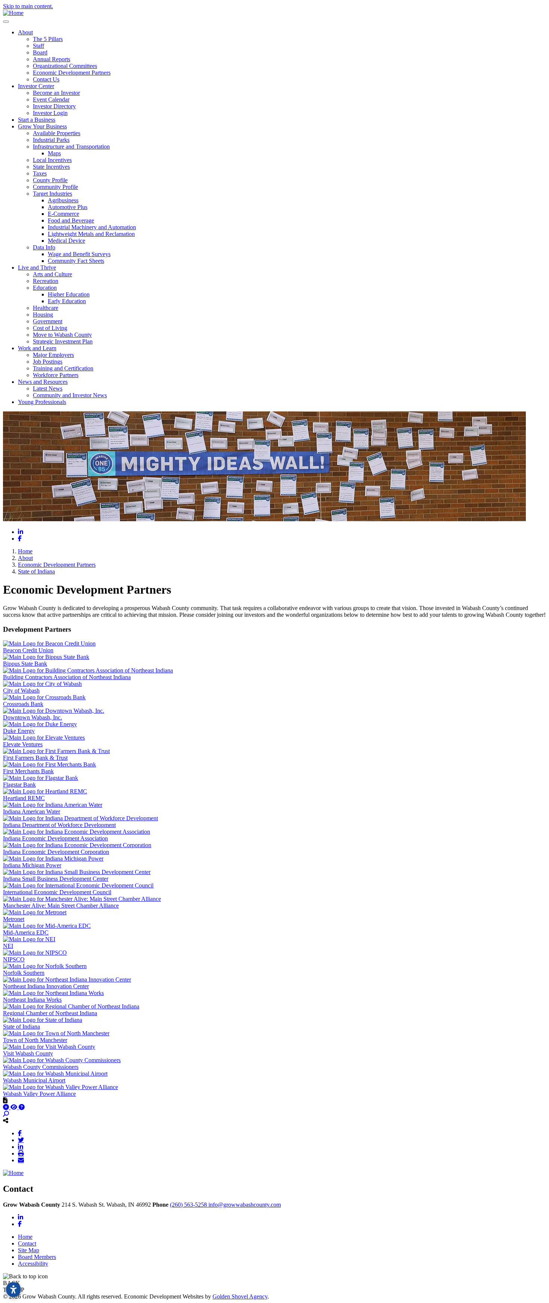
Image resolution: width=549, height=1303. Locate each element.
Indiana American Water (31, 811)
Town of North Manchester (35, 1040)
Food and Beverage (71, 220)
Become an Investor (56, 93)
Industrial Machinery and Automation (92, 227)
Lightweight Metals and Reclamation (91, 234)
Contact (27, 1243)
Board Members (37, 1257)
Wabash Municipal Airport (34, 1080)
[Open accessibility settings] (13, 1289)
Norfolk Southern (23, 973)
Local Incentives (52, 160)
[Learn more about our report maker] (22, 1107)
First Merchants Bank (28, 771)
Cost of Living (50, 328)
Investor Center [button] (36, 86)
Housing (43, 314)
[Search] (6, 1114)
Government (47, 321)
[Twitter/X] (21, 1140)
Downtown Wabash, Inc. (32, 717)
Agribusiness (63, 200)
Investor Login (50, 113)
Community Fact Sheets (76, 261)
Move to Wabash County (62, 335)
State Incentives (51, 167)
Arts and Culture (52, 274)
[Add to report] (6, 1107)
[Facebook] (20, 1133)
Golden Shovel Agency (240, 1296)
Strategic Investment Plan (63, 341)
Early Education (67, 301)
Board (40, 52)
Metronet (13, 919)
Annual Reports (51, 59)
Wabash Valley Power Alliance (39, 1094)
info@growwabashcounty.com (244, 1204)
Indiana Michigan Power (32, 865)
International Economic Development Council (57, 892)
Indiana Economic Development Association (55, 838)
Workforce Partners (55, 375)
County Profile (50, 180)
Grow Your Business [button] (42, 126)
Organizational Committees (65, 66)
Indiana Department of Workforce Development (59, 825)
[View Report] (14, 1107)
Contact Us (46, 79)
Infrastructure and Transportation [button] (71, 146)
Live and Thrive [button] (37, 267)
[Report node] (5, 1100)
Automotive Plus (67, 207)
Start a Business (36, 119)
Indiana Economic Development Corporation (56, 852)
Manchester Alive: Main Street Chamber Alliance (61, 905)
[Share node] (5, 1120)
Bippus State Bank (25, 663)
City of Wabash (21, 690)
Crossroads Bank (23, 704)
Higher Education (69, 294)
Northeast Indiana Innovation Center (46, 986)
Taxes (40, 173)
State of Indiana (21, 1026)
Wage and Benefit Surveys (79, 254)
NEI (8, 946)
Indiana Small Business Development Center (55, 879)
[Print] (21, 1153)
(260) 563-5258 (189, 1204)
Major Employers (53, 355)
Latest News (47, 388)
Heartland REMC (24, 798)
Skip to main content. (28, 6)
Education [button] (45, 287)
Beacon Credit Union (28, 650)
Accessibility (33, 1263)
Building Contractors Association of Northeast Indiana (67, 677)
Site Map (28, 1250)
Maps (54, 153)
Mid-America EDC (26, 932)
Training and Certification (63, 368)
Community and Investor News (70, 395)
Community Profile (55, 187)
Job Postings (47, 361)
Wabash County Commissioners (40, 1067)
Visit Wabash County (28, 1053)
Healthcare (45, 308)
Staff (38, 46)
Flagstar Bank (19, 784)
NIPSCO (14, 959)
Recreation (45, 281)
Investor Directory (54, 106)
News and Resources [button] (43, 382)
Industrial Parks (51, 140)
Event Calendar (51, 99)
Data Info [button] (44, 247)
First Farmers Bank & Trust (35, 758)
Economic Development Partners (72, 72)
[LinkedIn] (20, 1147)
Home (25, 1237)
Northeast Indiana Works (32, 999)
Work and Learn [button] (37, 348)
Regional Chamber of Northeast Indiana (50, 1013)
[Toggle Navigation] (6, 22)
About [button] (25, 32)
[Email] (21, 1160)
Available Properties (56, 133)
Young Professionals (42, 402)
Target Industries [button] (52, 193)
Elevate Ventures (23, 744)
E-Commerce (63, 214)
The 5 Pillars (48, 39)
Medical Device (66, 240)
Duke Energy (19, 731)
